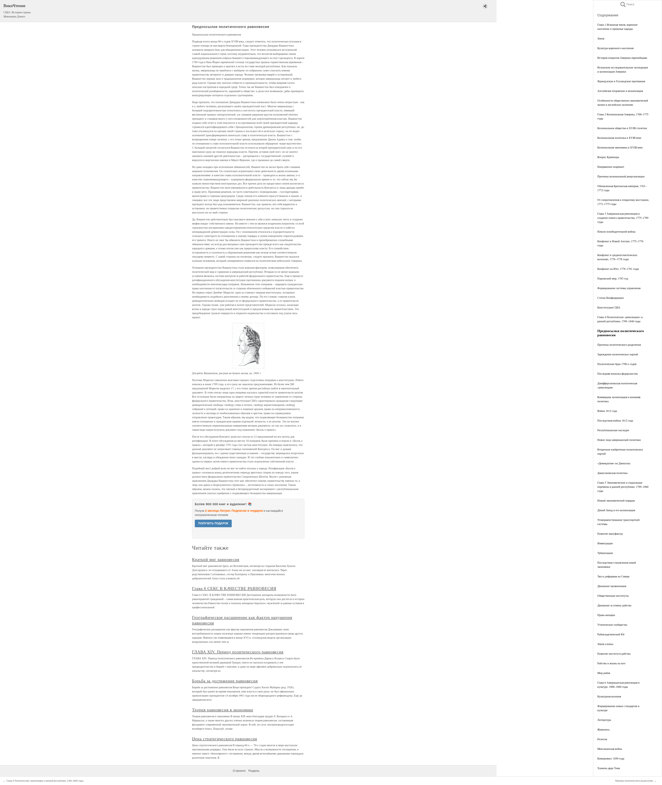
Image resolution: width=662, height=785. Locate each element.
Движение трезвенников (611, 586)
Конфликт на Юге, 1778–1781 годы (618, 269)
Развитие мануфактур (610, 533)
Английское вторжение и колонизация (620, 91)
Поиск (627, 4)
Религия (602, 739)
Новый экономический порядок (616, 500)
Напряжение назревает (610, 166)
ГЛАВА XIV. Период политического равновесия (237, 651)
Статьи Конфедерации (610, 297)
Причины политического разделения (619, 344)
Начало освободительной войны (616, 231)
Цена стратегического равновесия (224, 738)
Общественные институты (613, 595)
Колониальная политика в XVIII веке (619, 137)
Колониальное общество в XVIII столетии (622, 128)
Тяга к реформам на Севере (613, 576)
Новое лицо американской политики (619, 440)
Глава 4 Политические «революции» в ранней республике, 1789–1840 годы (44, 781)
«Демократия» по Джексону (613, 463)
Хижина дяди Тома (608, 768)
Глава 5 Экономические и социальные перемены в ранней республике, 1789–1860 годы (622, 487)
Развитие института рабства (613, 653)
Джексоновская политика (612, 473)
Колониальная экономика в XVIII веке (620, 147)
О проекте (239, 770)
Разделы (253, 770)
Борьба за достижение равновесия (225, 680)
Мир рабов (603, 673)
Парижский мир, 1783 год (612, 278)
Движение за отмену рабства (614, 605)
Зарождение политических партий (617, 354)
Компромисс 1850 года (610, 758)
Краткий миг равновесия (215, 559)
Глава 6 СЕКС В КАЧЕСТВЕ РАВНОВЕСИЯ (234, 588)
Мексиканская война (609, 749)
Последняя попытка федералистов (617, 373)
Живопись (603, 729)
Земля (600, 38)
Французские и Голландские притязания (621, 81)
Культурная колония (609, 696)
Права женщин (606, 615)
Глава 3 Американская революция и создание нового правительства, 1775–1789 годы (622, 218)
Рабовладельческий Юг (611, 634)
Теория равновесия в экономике (222, 709)
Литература (604, 720)
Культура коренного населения (615, 48)
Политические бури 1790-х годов (616, 364)
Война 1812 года (607, 411)
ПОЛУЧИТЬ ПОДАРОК (213, 523)
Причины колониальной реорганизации (621, 176)
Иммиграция (605, 543)
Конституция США (608, 307)
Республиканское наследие (613, 430)
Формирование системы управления (618, 288)
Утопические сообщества (612, 624)
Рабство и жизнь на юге (611, 663)
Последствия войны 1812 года (615, 420)
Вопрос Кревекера (608, 157)
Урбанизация (605, 553)
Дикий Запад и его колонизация (616, 510)
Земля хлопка (605, 644)
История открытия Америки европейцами (622, 57)
